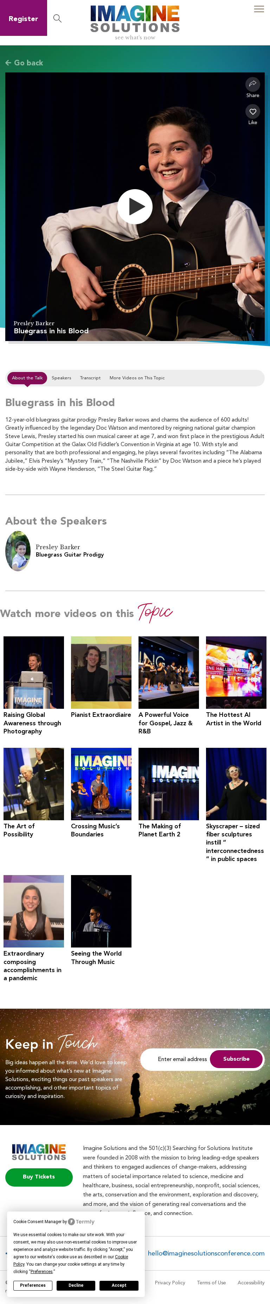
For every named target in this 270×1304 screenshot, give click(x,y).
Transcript (90, 378)
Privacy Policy (170, 1282)
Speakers (61, 378)
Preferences (33, 1285)
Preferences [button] (42, 1271)
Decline (76, 1285)
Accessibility (251, 1282)
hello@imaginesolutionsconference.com (206, 1254)
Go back (28, 63)
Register (23, 19)
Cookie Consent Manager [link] (37, 1221)
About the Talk (27, 378)
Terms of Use (211, 1282)
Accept (119, 1285)
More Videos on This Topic (137, 378)
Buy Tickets (39, 1177)
